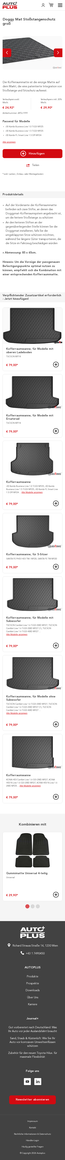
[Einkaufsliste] (51, 5)
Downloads (32, 990)
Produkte (32, 976)
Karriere (32, 1004)
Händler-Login (32, 1141)
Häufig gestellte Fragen (33, 1147)
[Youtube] (27, 1081)
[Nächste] (58, 52)
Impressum (32, 1121)
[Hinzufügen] (56, 364)
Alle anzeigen (9, 142)
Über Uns (32, 997)
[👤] (43, 5)
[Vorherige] (7, 52)
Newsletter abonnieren (32, 1099)
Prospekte (32, 983)
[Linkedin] (37, 1081)
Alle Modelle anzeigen (32, 492)
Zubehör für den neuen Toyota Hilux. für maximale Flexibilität (32, 1055)
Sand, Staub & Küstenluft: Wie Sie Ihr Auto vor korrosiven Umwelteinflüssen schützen (32, 1042)
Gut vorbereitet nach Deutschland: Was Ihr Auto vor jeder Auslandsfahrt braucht (32, 1029)
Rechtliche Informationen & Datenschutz (32, 1134)
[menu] (60, 5)
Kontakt (32, 1128)
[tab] (27, 906)
